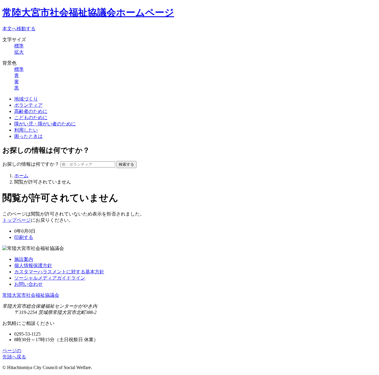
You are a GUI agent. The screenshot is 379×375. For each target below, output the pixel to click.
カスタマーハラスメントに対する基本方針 (59, 271)
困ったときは (28, 136)
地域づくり (26, 98)
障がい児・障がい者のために (45, 123)
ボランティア (28, 105)
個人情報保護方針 (33, 265)
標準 (19, 45)
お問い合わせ (28, 284)
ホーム (21, 175)
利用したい (26, 130)
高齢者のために (30, 111)
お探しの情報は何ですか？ (30, 164)
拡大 (19, 52)
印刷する (23, 237)
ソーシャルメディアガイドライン (49, 277)
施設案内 (23, 259)
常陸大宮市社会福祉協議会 (30, 295)
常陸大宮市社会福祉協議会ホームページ (88, 12)
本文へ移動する (19, 28)
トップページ (16, 220)
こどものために (30, 117)
